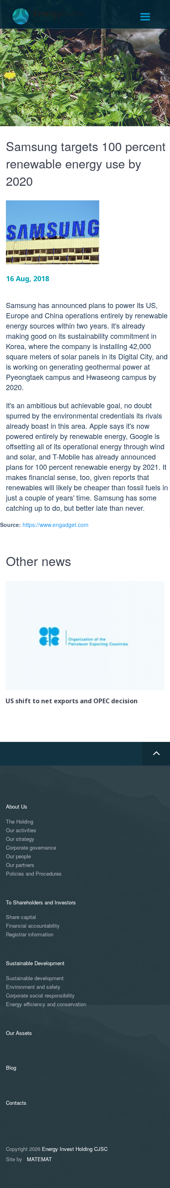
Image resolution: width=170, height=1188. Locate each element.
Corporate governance (31, 847)
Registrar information (29, 934)
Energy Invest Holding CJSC (75, 1149)
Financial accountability (33, 926)
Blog (11, 1067)
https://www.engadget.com (56, 525)
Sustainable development (35, 978)
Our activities (21, 830)
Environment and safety (33, 987)
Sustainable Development (35, 963)
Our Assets (19, 1033)
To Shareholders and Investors (41, 902)
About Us (16, 806)
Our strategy (20, 839)
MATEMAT (39, 1159)
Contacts (16, 1102)
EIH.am (54, 16)
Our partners (20, 865)
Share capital (21, 917)
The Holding (19, 821)
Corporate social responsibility (40, 995)
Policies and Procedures (34, 873)
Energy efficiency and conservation (46, 1004)
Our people (18, 856)
